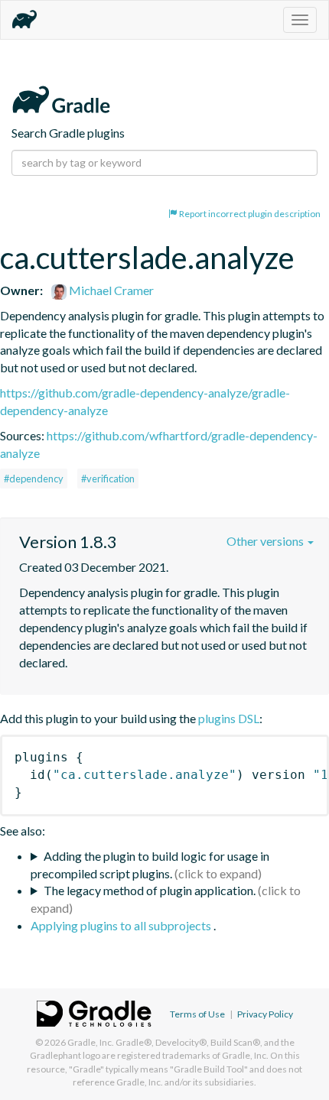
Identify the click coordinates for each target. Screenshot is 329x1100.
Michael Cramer (110, 290)
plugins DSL (228, 718)
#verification (108, 478)
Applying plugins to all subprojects (122, 925)
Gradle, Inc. (90, 1042)
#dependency (34, 478)
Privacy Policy (265, 1014)
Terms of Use (197, 1014)
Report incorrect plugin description (249, 213)
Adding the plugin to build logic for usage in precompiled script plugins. (150, 865)
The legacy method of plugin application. (150, 890)
